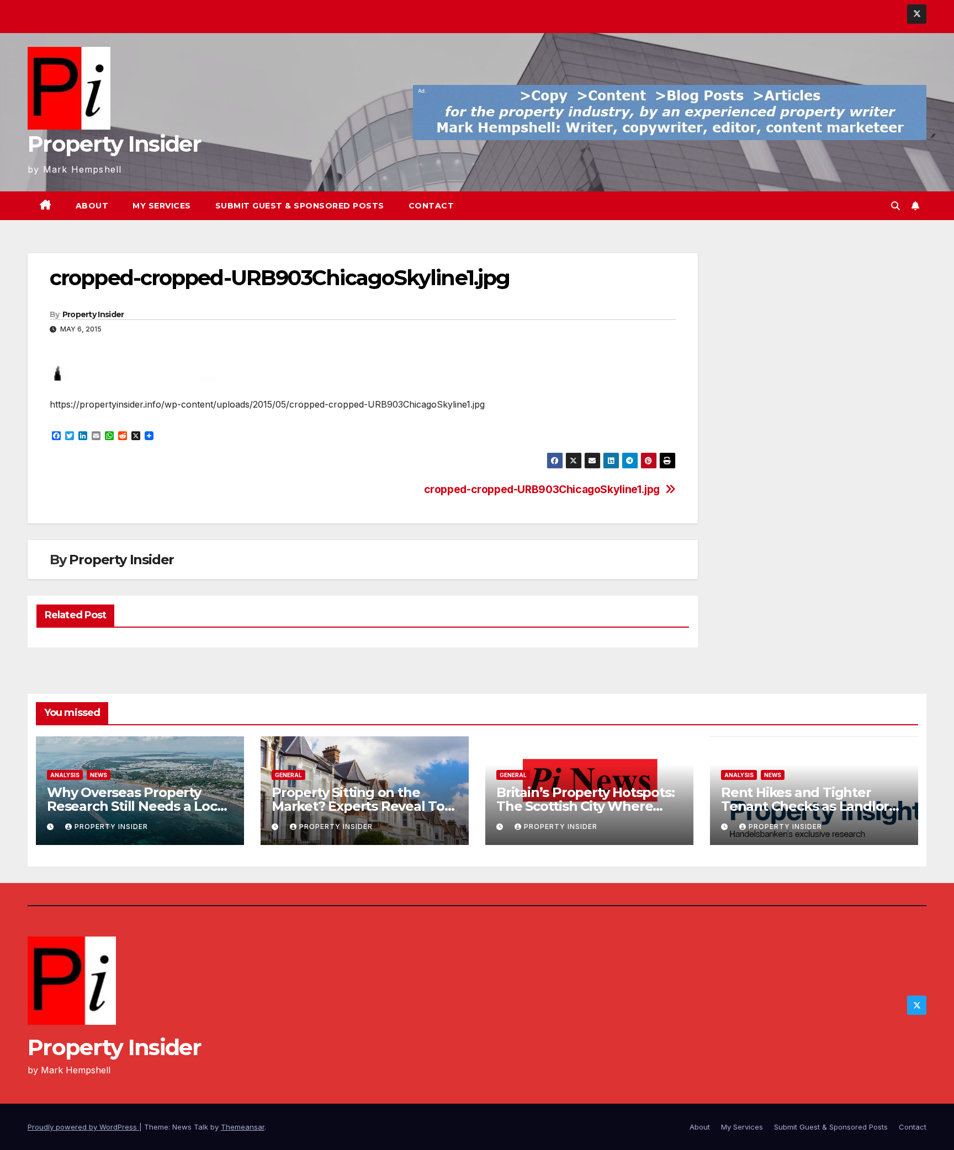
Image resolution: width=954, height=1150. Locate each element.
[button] (895, 205)
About (92, 206)
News (98, 775)
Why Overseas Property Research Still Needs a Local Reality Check (137, 806)
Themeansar (242, 1126)
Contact (431, 206)
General (288, 775)
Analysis (65, 775)
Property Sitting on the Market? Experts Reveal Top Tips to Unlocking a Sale (362, 806)
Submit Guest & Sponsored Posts (299, 206)
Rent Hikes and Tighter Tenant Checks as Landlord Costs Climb (809, 806)
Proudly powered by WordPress (83, 1126)
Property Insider (114, 143)
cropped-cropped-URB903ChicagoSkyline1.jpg (542, 489)
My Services (161, 206)
